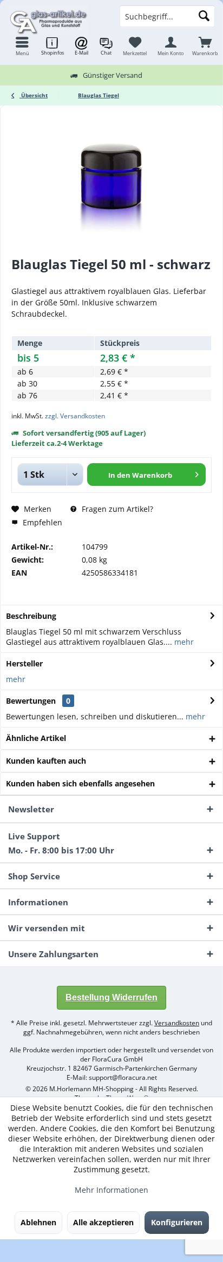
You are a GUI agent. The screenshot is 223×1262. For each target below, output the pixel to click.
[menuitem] (205, 46)
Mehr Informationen (111, 1190)
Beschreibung (31, 616)
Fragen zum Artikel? (116, 509)
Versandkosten (176, 1022)
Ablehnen (38, 1222)
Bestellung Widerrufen (111, 997)
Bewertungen (31, 701)
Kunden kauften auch (46, 761)
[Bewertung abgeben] (111, 279)
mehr (183, 642)
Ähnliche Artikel (36, 738)
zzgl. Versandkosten (75, 415)
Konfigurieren (176, 1222)
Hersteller (24, 663)
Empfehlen (41, 522)
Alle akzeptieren (103, 1222)
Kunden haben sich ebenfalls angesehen (80, 783)
